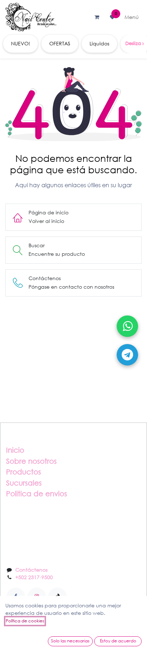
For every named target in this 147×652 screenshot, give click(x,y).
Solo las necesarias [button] (70, 641)
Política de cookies (25, 621)
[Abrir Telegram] (127, 354)
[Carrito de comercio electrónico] (96, 17)
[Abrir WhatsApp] (127, 326)
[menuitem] (20, 43)
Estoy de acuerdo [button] (118, 641)
